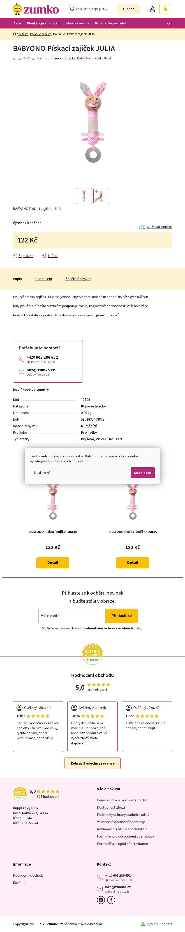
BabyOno (84, 58)
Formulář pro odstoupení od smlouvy (125, 836)
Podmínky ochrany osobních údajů (123, 814)
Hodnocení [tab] (43, 278)
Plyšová (87, 439)
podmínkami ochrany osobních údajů (113, 628)
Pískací (101, 439)
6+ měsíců (89, 426)
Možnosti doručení (159, 227)
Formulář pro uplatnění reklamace (123, 843)
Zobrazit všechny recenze (93, 763)
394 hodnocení (97, 690)
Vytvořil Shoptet (159, 924)
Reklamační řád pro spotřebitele (122, 829)
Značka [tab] (78, 278)
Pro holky (89, 432)
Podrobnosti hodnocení (37, 58)
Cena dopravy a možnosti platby (122, 800)
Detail (52, 562)
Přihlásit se (121, 616)
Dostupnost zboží (111, 807)
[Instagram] (102, 900)
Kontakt (19, 882)
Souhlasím (142, 472)
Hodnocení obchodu (28, 875)
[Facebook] (112, 900)
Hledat (128, 9)
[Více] (165, 23)
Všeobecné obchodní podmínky (121, 821)
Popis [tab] (17, 278)
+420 (42, 357)
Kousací (115, 439)
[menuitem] (17, 23)
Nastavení (42, 472)
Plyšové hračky (93, 406)
